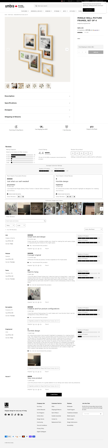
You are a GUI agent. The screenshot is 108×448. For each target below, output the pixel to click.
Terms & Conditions (42, 425)
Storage (57, 11)
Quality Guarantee (56, 416)
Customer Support (97, 1)
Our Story (39, 406)
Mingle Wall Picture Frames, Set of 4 (21, 14)
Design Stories (40, 419)
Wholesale (69, 406)
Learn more (88, 10)
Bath (64, 11)
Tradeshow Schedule (72, 412)
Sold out (96, 52)
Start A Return (55, 412)
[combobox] (59, 6)
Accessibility (70, 425)
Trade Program (71, 409)
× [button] (105, 3)
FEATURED (24, 11)
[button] (90, 30)
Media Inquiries (71, 416)
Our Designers (40, 412)
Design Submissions (72, 422)
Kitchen (72, 11)
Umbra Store (40, 416)
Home (6, 14)
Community (40, 422)
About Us (79, 1)
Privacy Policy (40, 428)
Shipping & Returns (56, 409)
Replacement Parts (56, 422)
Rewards (87, 1)
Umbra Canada (10, 442)
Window (47, 11)
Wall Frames (10, 14)
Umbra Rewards (41, 409)
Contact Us (54, 419)
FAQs (53, 406)
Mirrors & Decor (36, 11)
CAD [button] (63, 1)
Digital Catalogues (41, 431)
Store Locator (70, 419)
